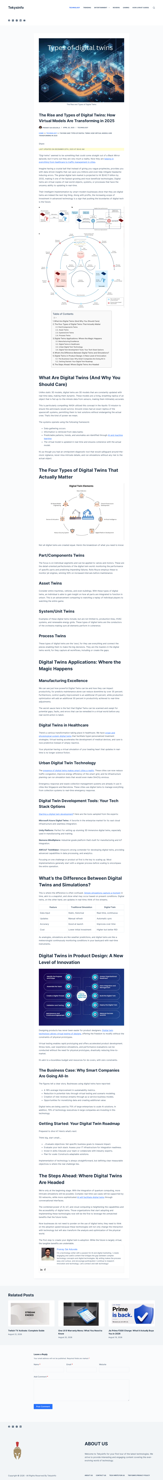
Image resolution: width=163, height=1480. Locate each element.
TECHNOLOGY (74, 8)
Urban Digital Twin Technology (71, 347)
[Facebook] (9, 20)
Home (41, 133)
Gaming (126, 8)
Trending (87, 8)
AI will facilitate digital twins (90, 1197)
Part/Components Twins (68, 327)
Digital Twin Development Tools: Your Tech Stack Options (81, 350)
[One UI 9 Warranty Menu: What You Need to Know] (81, 1313)
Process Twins (64, 335)
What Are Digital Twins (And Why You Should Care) (76, 321)
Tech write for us (117, 1475)
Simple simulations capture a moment (102, 893)
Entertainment (100, 8)
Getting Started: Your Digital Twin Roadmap (76, 361)
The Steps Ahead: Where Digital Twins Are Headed (77, 364)
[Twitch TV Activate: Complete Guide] (31, 1313)
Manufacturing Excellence (68, 341)
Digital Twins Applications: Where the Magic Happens (78, 338)
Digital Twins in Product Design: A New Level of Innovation (80, 356)
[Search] (154, 8)
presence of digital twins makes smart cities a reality (68, 770)
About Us (89, 1475)
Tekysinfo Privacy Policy (139, 1475)
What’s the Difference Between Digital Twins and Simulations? (82, 353)
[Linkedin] (41, 1269)
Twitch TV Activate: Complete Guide (26, 1330)
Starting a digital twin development (56, 814)
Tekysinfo (16, 7)
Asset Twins (64, 330)
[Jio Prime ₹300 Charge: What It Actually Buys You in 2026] (131, 1313)
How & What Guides (140, 8)
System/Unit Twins (66, 333)
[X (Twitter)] (13, 20)
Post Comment (43, 1406)
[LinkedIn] (21, 20)
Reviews (116, 8)
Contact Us (101, 1475)
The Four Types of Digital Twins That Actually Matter (78, 324)
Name (37, 1364)
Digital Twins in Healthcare (69, 344)
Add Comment (41, 1376)
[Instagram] (17, 20)
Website (102, 1364)
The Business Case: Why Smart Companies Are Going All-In (81, 359)
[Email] (24, 20)
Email (69, 1364)
